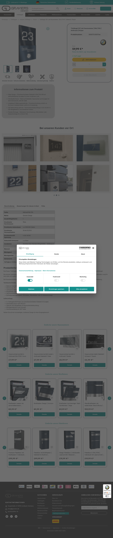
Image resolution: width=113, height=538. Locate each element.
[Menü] (110, 485)
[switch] (107, 496)
